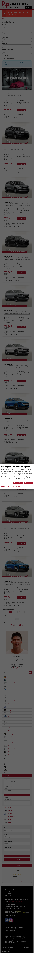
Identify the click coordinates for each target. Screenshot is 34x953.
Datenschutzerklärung (7, 486)
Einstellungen (28, 482)
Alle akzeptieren (18, 482)
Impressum (18, 486)
